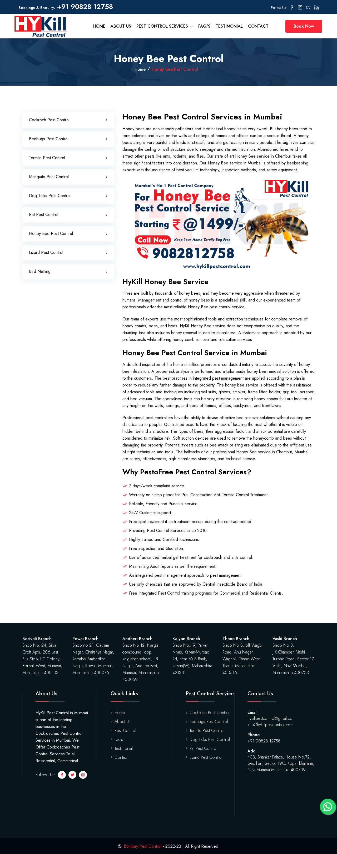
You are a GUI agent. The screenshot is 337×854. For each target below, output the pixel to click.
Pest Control (125, 730)
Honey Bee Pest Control (51, 233)
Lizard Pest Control (46, 252)
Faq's (204, 26)
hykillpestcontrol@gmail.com (271, 718)
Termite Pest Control (47, 158)
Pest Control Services (162, 26)
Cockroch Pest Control (49, 120)
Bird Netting (40, 271)
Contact (258, 26)
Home (99, 26)
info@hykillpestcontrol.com (270, 725)
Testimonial (229, 26)
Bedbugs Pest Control (48, 139)
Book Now (304, 26)
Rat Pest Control (43, 215)
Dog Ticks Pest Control (50, 196)
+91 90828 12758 (85, 6)
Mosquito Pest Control (49, 177)
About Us (121, 26)
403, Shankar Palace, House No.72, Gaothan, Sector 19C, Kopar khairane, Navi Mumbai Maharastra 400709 (280, 763)
